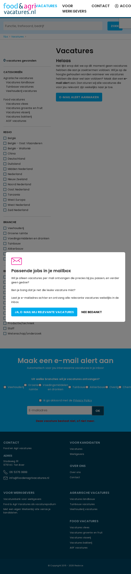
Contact (101, 5)
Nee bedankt (91, 312)
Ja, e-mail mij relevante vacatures (44, 312)
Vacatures (46, 5)
